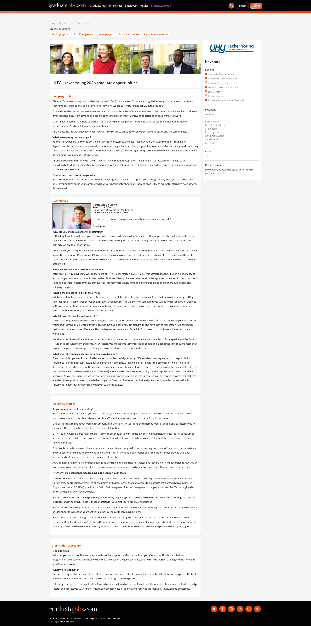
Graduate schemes (128, 34)
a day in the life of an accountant (92, 507)
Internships (115, 5)
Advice (144, 5)
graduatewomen (161, 5)
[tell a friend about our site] (248, 609)
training (126, 511)
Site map (53, 618)
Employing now (60, 34)
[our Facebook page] (222, 609)
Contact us (76, 618)
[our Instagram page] (231, 609)
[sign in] (257, 609)
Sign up (256, 5)
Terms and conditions (110, 618)
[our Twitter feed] (214, 609)
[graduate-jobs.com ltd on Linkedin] (240, 609)
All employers (106, 34)
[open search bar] (231, 6)
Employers (131, 5)
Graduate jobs (98, 5)
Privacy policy (91, 618)
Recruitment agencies (156, 34)
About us (64, 618)
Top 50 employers (83, 34)
